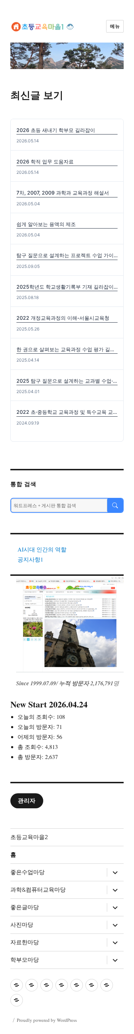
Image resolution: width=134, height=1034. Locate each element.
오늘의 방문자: (37, 726)
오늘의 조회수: (37, 716)
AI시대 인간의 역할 (42, 549)
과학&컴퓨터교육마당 (38, 889)
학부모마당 (24, 959)
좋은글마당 (24, 907)
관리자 (27, 800)
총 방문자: (31, 756)
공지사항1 (30, 559)
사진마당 (21, 924)
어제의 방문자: (37, 736)
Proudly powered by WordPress (47, 1020)
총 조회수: (31, 746)
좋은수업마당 (27, 872)
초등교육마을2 (29, 837)
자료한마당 (24, 942)
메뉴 (115, 26)
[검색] (115, 505)
